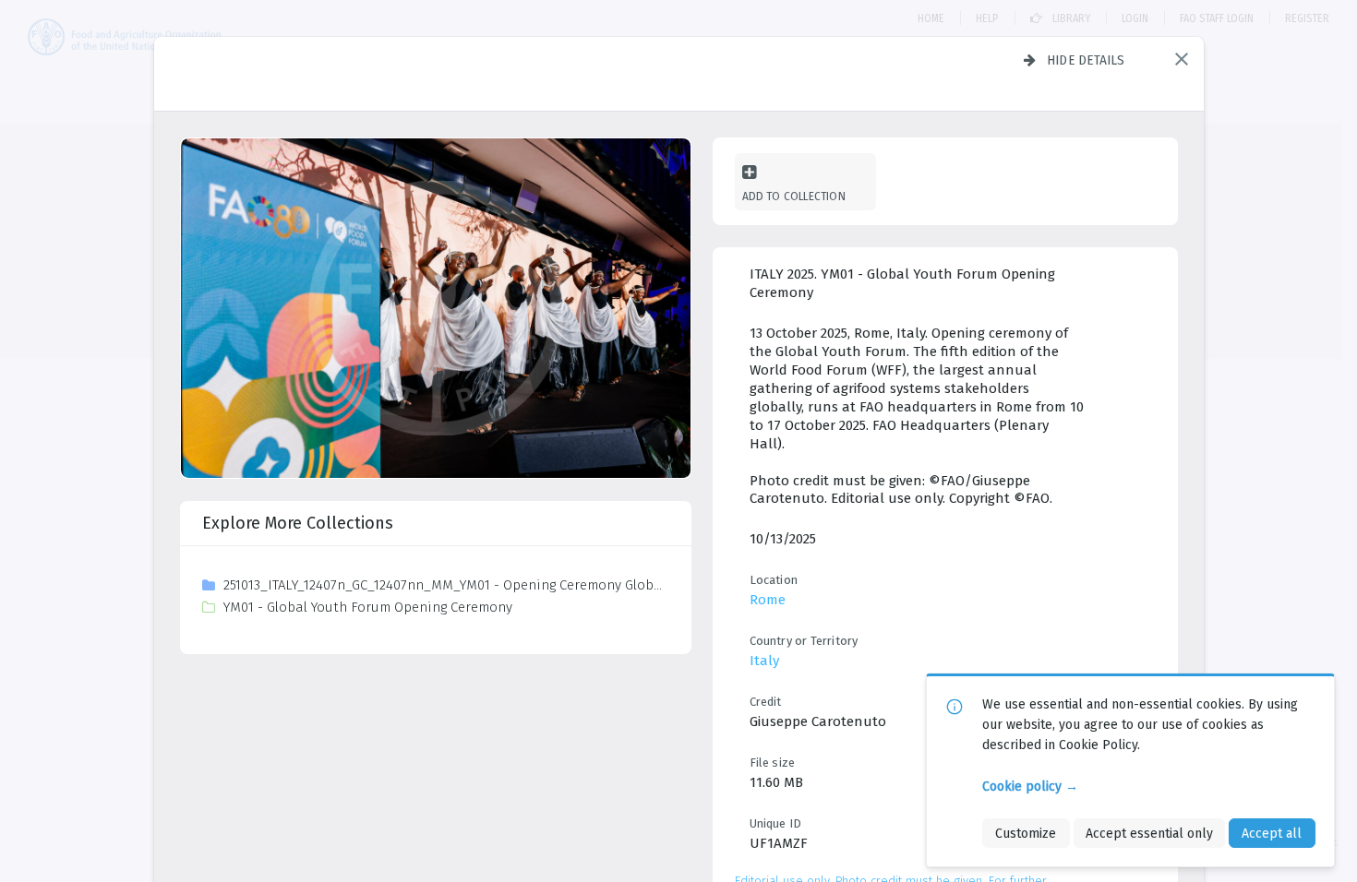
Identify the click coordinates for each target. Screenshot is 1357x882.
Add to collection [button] (794, 196)
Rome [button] (768, 599)
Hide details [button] (1086, 60)
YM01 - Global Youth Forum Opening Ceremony (367, 607)
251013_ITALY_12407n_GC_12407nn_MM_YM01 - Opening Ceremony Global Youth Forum (445, 585)
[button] (1182, 59)
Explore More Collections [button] (297, 523)
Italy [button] (764, 660)
